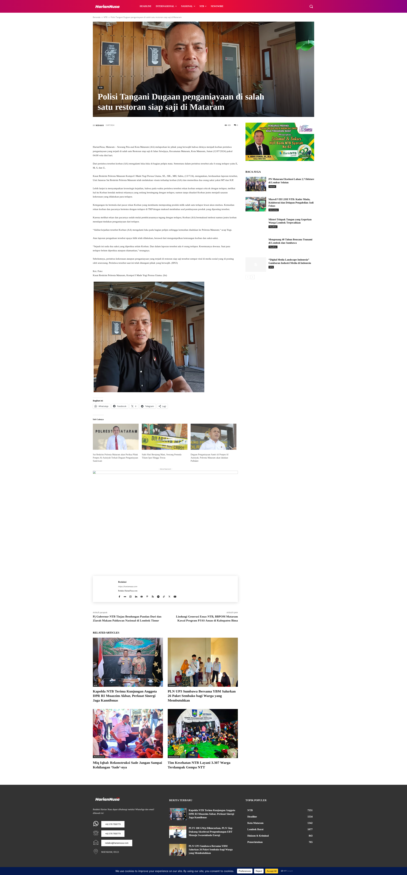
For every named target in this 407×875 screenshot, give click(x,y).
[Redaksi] (105, 589)
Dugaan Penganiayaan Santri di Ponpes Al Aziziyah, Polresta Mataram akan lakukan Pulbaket (209, 457)
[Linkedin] (136, 596)
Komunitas (273, 210)
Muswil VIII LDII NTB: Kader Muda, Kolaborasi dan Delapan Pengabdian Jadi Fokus (291, 202)
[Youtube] (175, 596)
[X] (160, 136)
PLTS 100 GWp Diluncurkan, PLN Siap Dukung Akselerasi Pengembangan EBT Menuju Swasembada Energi (210, 832)
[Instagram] (130, 596)
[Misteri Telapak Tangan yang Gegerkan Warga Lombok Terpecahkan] (255, 224)
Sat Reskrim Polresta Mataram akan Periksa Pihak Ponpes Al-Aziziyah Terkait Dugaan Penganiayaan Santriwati (115, 457)
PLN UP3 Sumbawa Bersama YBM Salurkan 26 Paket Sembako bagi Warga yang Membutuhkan (202, 695)
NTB (105, 17)
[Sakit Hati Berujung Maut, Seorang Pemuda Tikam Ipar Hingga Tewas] (165, 437)
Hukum (272, 186)
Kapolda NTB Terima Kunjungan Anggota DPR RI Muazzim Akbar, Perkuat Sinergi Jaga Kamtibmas (125, 695)
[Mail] (141, 596)
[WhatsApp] (179, 136)
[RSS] (153, 596)
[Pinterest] (170, 136)
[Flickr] (125, 596)
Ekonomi (172, 685)
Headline (272, 227)
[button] (311, 6)
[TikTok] (164, 596)
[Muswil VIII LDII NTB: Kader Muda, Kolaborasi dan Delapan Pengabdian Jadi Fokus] (255, 204)
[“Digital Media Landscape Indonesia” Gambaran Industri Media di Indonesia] (255, 264)
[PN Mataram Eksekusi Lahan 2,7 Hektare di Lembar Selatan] (255, 184)
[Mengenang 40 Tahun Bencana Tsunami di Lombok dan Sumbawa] (255, 244)
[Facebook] (151, 136)
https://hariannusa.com (127, 586)
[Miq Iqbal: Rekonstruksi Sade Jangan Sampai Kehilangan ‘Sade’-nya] (128, 733)
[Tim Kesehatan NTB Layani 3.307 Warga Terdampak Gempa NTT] (203, 733)
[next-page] (253, 277)
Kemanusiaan (99, 757)
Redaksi (100, 125)
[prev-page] (247, 277)
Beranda (96, 17)
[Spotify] (158, 596)
